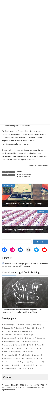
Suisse (7, 365)
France (40, 345)
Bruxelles (28, 331)
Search (40, 241)
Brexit (7, 331)
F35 (31, 345)
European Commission (12, 341)
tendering (18, 365)
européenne (9, 345)
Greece (31, 348)
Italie (41, 348)
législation (17, 351)
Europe (41, 338)
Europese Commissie (32, 341)
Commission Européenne (13, 335)
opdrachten (38, 355)
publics (25, 362)
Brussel (17, 331)
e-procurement (10, 338)
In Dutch (20, 172)
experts (21, 345)
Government (9, 348)
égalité (33, 368)
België (30, 328)
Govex (22, 348)
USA (23, 368)
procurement (29, 358)
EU (21, 338)
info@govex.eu (12, 387)
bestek (41, 328)
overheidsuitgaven (25, 177)
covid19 (29, 335)
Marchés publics (10, 355)
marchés (29, 351)
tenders (30, 365)
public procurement (11, 362)
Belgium (20, 328)
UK (39, 365)
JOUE (7, 351)
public (42, 358)
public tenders (38, 362)
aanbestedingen (10, 324)
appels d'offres (26, 324)
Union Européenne (11, 368)
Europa (30, 338)
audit (38, 324)
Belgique (8, 328)
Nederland (25, 355)
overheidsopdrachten (25, 174)
